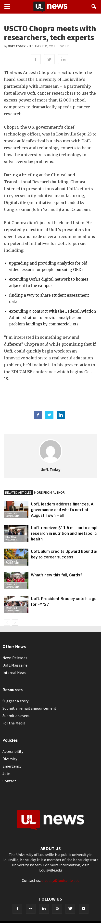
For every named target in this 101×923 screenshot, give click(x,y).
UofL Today (16, 46)
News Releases (14, 657)
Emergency (11, 766)
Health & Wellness (11, 538)
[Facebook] (17, 909)
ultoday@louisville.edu (60, 880)
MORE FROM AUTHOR (49, 492)
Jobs (6, 773)
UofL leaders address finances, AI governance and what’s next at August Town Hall (62, 510)
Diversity (9, 758)
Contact (9, 780)
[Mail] (57, 909)
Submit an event (16, 715)
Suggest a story (15, 700)
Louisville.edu (50, 870)
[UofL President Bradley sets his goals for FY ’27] (16, 604)
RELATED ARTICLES (18, 492)
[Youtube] (83, 909)
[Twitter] (70, 909)
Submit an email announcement (29, 708)
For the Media (13, 723)
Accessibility (12, 751)
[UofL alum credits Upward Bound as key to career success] (16, 557)
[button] (94, 6)
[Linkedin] (44, 909)
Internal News (14, 672)
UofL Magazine (14, 665)
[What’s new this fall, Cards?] (16, 580)
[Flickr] (31, 909)
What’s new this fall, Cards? (56, 574)
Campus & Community (12, 515)
